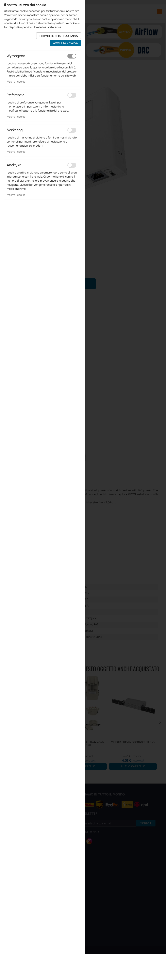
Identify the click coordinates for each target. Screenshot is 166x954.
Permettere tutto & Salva (58, 35)
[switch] (71, 56)
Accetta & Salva (65, 43)
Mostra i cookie (16, 81)
